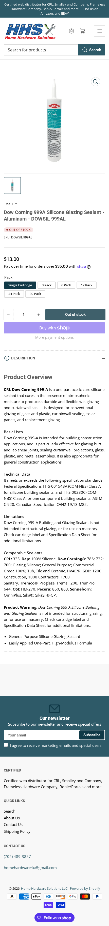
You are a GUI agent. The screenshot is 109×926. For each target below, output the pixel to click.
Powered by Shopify (85, 888)
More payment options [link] (54, 337)
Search (95, 50)
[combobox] (54, 49)
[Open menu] (99, 31)
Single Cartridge (20, 285)
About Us (12, 817)
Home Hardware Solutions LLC (44, 888)
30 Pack (35, 293)
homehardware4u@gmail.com (30, 867)
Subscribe (91, 735)
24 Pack (14, 293)
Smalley (10, 204)
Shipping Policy (17, 831)
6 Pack (66, 285)
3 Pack (46, 285)
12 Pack (86, 285)
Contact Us (13, 824)
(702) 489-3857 (17, 856)
